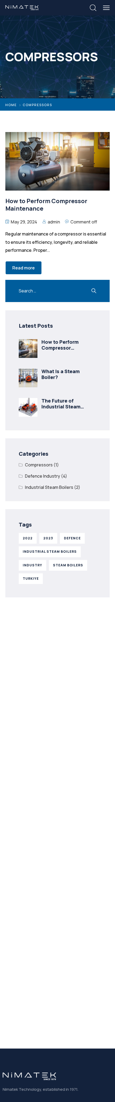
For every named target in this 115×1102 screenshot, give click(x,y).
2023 (48, 538)
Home (11, 105)
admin (54, 222)
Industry (32, 565)
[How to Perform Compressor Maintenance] (28, 348)
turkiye (31, 578)
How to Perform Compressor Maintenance (60, 348)
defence (72, 538)
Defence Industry (42, 476)
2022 (28, 538)
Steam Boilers (68, 565)
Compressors (39, 465)
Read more (23, 268)
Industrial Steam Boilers (49, 487)
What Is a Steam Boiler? (60, 374)
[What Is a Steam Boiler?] (28, 378)
